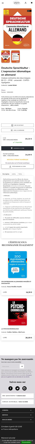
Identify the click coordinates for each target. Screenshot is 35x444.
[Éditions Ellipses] (16, 3)
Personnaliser (26, 442)
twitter (17, 388)
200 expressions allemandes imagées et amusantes (16, 282)
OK (22, 366)
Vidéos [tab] (20, 174)
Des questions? (14, 395)
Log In (25, 3)
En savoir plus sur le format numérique (17, 163)
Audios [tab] (14, 174)
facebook (10, 388)
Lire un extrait (19, 125)
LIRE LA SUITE (14, 105)
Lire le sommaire (19, 130)
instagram (24, 388)
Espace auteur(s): (15, 401)
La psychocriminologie (10, 329)
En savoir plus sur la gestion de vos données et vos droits (16, 376)
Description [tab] (6, 174)
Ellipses (3, 90)
